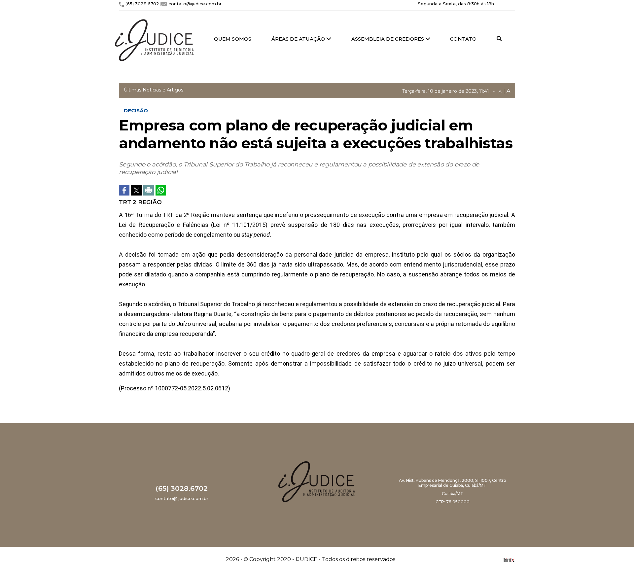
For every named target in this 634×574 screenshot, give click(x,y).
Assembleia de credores (388, 39)
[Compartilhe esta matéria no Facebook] (124, 190)
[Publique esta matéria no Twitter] (136, 190)
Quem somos (232, 39)
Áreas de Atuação (298, 39)
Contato (463, 39)
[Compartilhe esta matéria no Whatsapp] (161, 190)
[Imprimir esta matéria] (148, 190)
